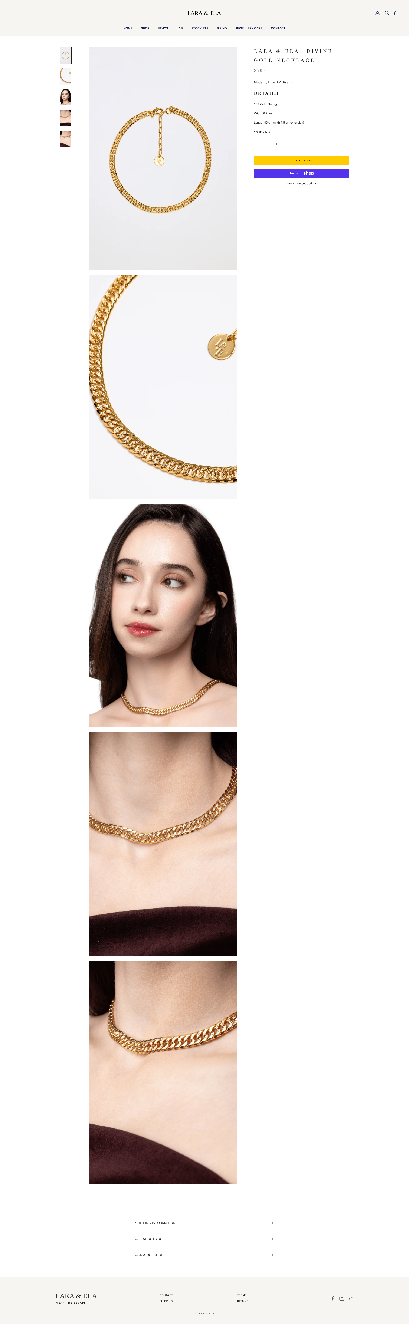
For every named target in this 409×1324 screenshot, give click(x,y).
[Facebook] (333, 1298)
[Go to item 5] (66, 139)
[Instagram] (342, 1298)
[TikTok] (351, 1298)
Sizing (222, 28)
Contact (278, 28)
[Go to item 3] (66, 97)
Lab (180, 28)
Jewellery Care (248, 28)
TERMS (241, 1295)
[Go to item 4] (66, 118)
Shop (145, 28)
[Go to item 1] (66, 55)
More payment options (302, 183)
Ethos (163, 28)
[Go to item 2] (66, 76)
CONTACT (166, 1295)
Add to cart (301, 160)
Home (128, 28)
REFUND (243, 1301)
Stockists (199, 28)
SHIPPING (166, 1301)
